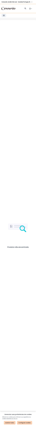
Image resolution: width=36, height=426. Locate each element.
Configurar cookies (24, 423)
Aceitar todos (9, 423)
